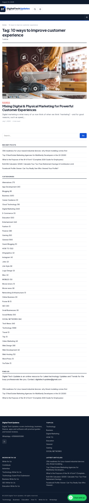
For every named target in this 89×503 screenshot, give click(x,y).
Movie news (7, 288)
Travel (4, 332)
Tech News (6, 323)
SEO (4, 306)
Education (6, 218)
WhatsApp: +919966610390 (13, 436)
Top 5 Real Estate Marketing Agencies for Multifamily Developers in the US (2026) (34, 155)
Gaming (5, 235)
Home (4, 25)
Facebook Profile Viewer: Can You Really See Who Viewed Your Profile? (30, 168)
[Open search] (35, 9)
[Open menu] (87, 17)
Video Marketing (8, 341)
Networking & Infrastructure (13, 293)
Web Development (9, 350)
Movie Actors (7, 284)
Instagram (6, 257)
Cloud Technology (9, 204)
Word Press (6, 359)
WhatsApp (53, 500)
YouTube (5, 363)
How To (34, 500)
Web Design (7, 346)
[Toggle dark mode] (40, 9)
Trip (3, 337)
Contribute (6, 465)
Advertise (6, 468)
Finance (5, 231)
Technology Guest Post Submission (16, 476)
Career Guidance (9, 200)
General (5, 240)
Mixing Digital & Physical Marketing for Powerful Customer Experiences (37, 108)
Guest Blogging (8, 244)
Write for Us (7, 461)
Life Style (6, 266)
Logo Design (7, 271)
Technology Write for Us (11, 472)
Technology (7, 328)
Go (83, 136)
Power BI (5, 301)
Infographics (7, 253)
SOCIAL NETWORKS (10, 319)
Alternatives (7, 182)
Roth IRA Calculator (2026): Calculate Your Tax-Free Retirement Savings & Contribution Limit (38, 164)
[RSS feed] (4, 441)
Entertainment (7, 222)
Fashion (5, 226)
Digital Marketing (8, 209)
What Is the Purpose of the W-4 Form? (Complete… (66, 473)
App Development (9, 187)
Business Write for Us (10, 479)
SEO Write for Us (8, 483)
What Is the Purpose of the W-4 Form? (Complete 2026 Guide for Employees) (32, 160)
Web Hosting (7, 354)
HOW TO (5, 248)
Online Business (8, 297)
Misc (4, 275)
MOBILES (5, 279)
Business (6, 102)
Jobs (4, 262)
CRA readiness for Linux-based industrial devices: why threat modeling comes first (34, 151)
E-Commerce (7, 213)
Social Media (7, 315)
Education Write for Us (11, 486)
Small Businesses (9, 310)
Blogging (5, 191)
